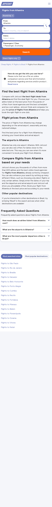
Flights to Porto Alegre (11, 286)
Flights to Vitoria (8, 323)
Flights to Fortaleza (9, 300)
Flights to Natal (8, 327)
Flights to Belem (8, 309)
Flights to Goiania (8, 318)
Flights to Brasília (8, 272)
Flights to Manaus (9, 304)
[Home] (7, 4)
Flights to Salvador (9, 277)
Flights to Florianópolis (11, 313)
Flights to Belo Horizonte (12, 281)
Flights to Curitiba (9, 291)
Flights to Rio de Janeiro (11, 268)
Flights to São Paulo (9, 263)
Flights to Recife (8, 295)
